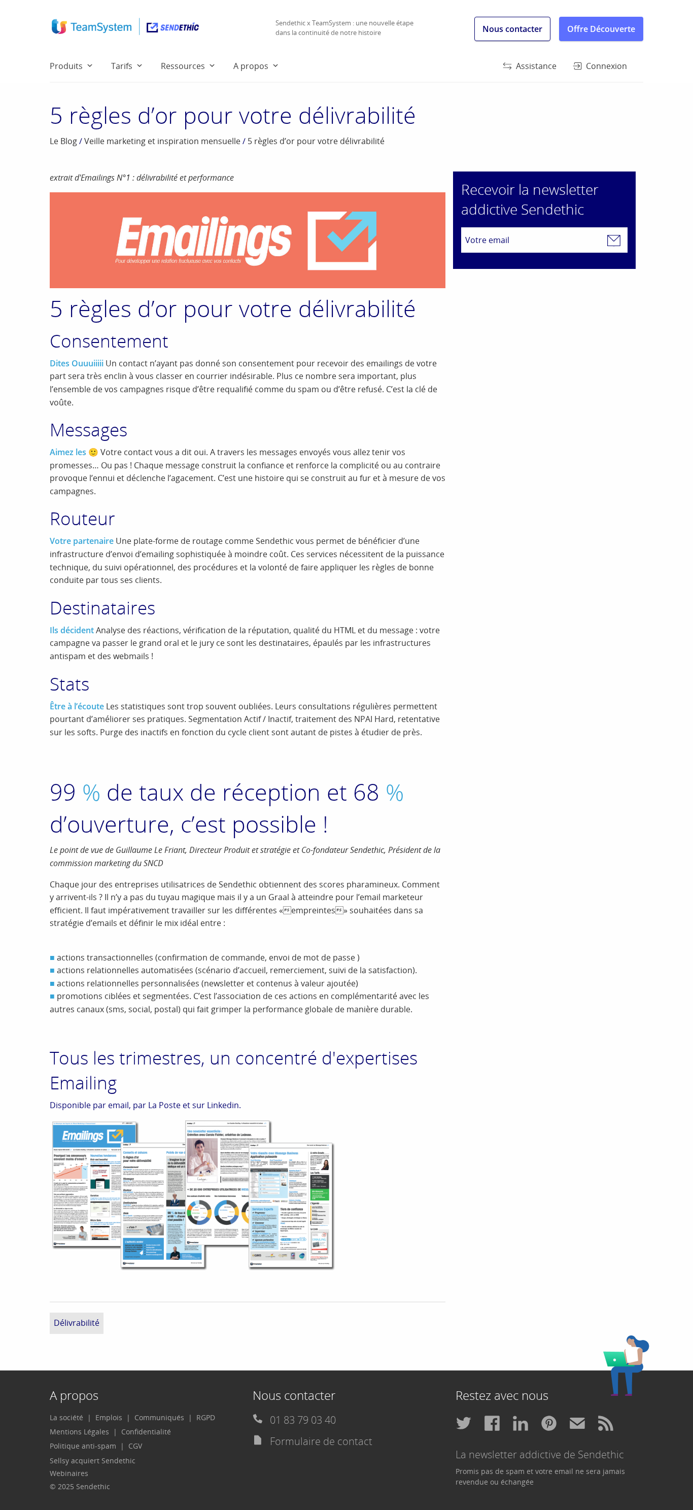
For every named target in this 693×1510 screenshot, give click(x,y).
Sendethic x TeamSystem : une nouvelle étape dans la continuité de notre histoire (344, 28)
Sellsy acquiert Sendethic (92, 1460)
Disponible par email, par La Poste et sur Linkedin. (145, 1105)
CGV (135, 1446)
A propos (250, 66)
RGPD (205, 1417)
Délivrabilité (76, 1322)
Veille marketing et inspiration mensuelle (162, 141)
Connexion (606, 66)
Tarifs (121, 66)
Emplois (108, 1417)
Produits (66, 66)
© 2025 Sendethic (80, 1486)
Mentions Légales (79, 1431)
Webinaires (69, 1473)
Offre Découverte (601, 29)
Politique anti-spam (83, 1446)
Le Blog (63, 141)
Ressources (183, 66)
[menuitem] (80, 65)
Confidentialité (146, 1431)
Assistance (536, 66)
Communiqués (159, 1417)
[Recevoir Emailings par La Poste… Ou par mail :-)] (194, 1194)
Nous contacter (512, 29)
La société (66, 1417)
